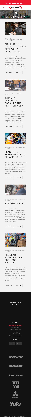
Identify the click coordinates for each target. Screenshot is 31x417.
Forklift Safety (19, 39)
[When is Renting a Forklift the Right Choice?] (15, 85)
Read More (9, 72)
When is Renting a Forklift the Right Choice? (14, 102)
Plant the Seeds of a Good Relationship (15, 154)
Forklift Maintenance (11, 39)
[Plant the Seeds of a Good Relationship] (15, 138)
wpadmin (9, 94)
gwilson (8, 148)
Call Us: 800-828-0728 (14, 3)
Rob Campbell (10, 40)
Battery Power (15, 203)
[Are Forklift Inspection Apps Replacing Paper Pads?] (15, 28)
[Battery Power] (15, 190)
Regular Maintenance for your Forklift (13, 259)
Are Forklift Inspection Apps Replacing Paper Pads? (15, 48)
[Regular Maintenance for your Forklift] (15, 240)
